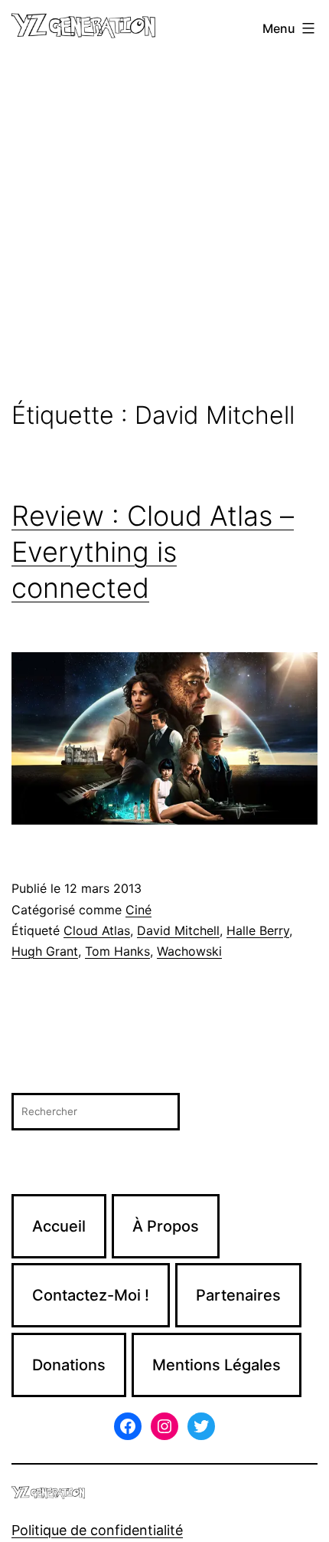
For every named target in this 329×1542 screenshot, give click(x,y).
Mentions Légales (216, 1365)
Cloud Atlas (97, 930)
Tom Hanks (117, 951)
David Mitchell (178, 930)
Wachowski (189, 951)
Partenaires (238, 1295)
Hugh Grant (44, 951)
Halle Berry (257, 930)
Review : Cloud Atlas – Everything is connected (152, 552)
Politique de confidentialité (97, 1530)
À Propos (165, 1226)
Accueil (59, 1226)
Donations (69, 1365)
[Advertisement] (164, 229)
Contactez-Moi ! (90, 1295)
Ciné (138, 909)
